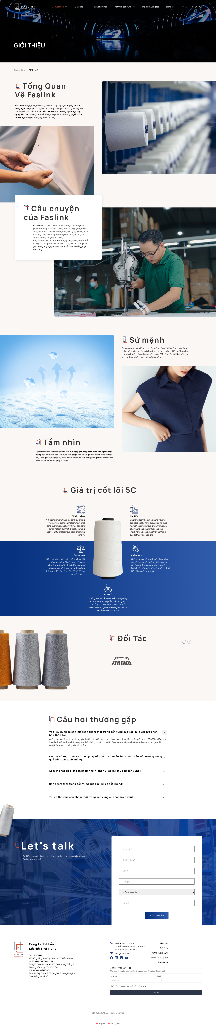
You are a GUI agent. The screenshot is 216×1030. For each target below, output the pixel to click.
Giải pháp (79, 6)
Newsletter (163, 962)
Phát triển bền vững (122, 6)
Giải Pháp (164, 948)
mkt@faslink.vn (122, 953)
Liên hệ (169, 6)
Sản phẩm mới (100, 6)
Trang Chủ (20, 70)
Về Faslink (164, 943)
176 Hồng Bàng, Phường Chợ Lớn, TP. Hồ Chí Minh (51, 958)
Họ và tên (114, 976)
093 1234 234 (128, 943)
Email (159, 976)
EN (196, 6)
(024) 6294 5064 (129, 949)
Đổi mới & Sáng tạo (150, 6)
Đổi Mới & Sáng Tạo (159, 957)
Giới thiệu (59, 6)
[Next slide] (189, 642)
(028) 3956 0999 (137, 946)
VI (192, 6)
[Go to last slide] (184, 642)
